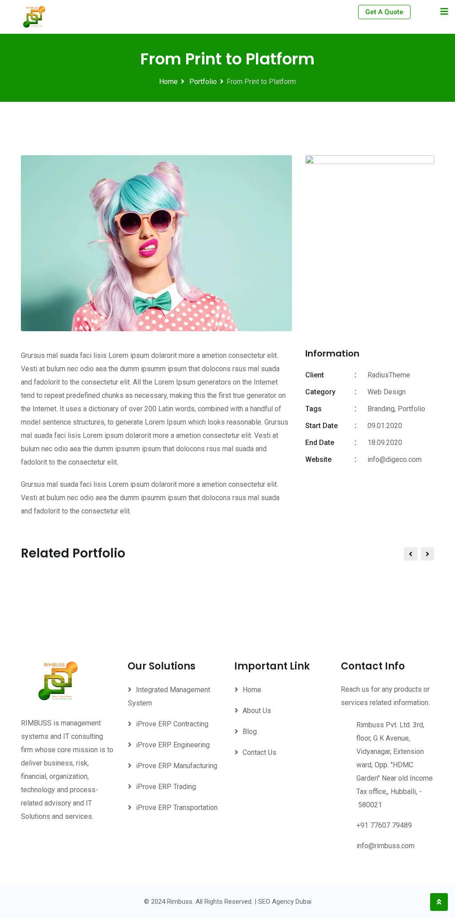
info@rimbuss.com (385, 846)
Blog (250, 731)
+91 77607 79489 (384, 825)
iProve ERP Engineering (173, 745)
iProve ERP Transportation (177, 807)
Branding (381, 409)
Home (168, 81)
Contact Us (259, 752)
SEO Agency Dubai (284, 902)
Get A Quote (384, 12)
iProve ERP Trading (166, 786)
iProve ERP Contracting (172, 724)
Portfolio (202, 81)
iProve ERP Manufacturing (176, 766)
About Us (257, 710)
